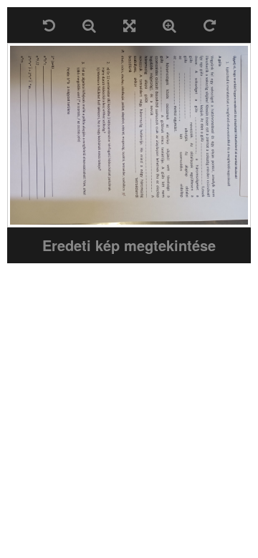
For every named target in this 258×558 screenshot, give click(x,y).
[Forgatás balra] (49, 25)
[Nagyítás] (169, 25)
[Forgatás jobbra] (209, 25)
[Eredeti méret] (129, 25)
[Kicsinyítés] (89, 25)
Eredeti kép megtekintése (129, 245)
